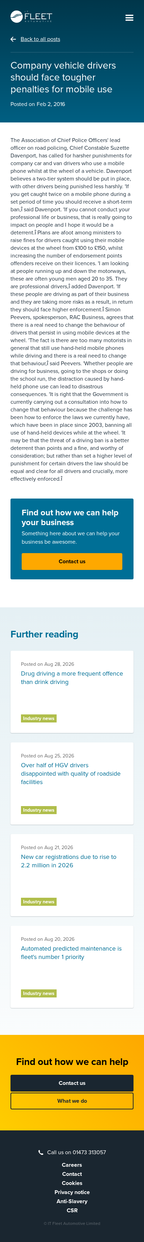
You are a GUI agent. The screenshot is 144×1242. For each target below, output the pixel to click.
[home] (31, 16)
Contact (72, 1174)
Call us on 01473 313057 (76, 1152)
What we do (72, 1101)
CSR (72, 1210)
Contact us (72, 561)
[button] (129, 18)
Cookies (72, 1183)
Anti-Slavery (72, 1201)
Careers (72, 1165)
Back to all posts (40, 39)
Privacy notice (72, 1192)
